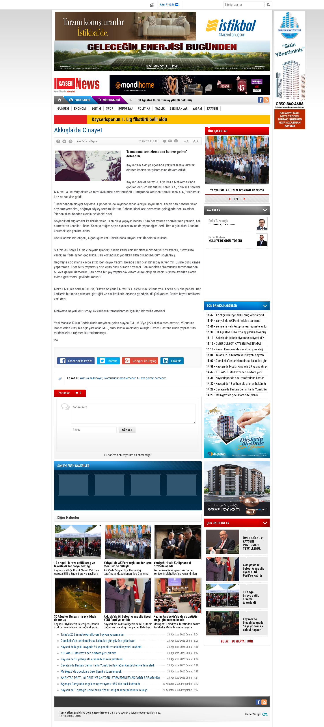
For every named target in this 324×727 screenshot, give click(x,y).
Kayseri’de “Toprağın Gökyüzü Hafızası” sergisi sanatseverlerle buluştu (104, 690)
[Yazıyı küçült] (186, 141)
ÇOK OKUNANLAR (218, 523)
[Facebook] (58, 141)
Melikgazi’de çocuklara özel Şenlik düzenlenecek (91, 671)
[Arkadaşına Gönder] (170, 141)
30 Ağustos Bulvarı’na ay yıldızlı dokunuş (236, 332)
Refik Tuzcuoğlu (222, 222)
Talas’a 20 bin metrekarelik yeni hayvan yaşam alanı (92, 634)
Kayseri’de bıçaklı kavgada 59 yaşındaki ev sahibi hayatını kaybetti (101, 647)
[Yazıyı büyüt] (195, 141)
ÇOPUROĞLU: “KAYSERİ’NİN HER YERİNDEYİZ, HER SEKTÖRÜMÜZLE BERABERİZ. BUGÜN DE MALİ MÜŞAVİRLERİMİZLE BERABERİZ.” (237, 191)
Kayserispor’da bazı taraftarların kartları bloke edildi (235, 380)
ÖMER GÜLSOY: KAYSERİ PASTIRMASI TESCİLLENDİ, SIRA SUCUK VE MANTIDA (234, 346)
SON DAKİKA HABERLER (222, 305)
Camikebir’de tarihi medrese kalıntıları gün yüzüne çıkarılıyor (98, 640)
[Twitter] (64, 141)
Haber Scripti (253, 714)
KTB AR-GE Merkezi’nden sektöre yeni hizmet (88, 653)
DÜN (250, 641)
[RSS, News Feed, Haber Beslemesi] (266, 100)
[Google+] (71, 141)
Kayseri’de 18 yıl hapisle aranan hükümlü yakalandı (92, 659)
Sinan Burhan (225, 239)
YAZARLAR (213, 210)
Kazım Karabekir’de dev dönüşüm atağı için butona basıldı (235, 352)
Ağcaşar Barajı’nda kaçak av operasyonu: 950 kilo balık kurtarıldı (100, 684)
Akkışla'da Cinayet (91, 378)
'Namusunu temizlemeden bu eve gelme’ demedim (135, 378)
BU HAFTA (237, 641)
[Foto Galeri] (80, 100)
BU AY (225, 641)
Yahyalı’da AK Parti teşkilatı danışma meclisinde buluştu (233, 323)
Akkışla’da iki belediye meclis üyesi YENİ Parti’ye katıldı (175, 102)
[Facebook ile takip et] (260, 100)
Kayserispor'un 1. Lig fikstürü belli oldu (129, 119)
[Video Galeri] (109, 100)
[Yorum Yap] (165, 141)
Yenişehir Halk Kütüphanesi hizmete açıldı (236, 326)
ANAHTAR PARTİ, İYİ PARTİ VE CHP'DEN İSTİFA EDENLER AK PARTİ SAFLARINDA (110, 677)
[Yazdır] (176, 141)
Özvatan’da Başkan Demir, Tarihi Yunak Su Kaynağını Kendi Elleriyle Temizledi (108, 665)
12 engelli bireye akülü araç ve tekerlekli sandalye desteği (235, 317)
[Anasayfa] (60, 100)
